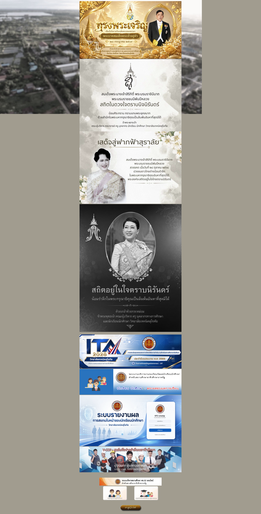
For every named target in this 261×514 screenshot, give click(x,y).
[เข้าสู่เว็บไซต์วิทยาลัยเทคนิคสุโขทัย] (130, 512)
